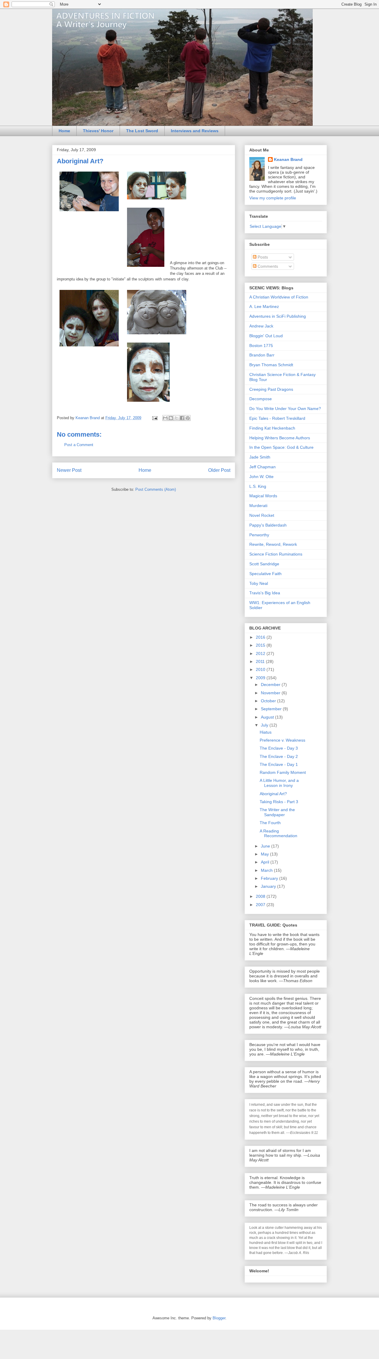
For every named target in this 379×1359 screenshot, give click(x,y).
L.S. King (257, 486)
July (265, 725)
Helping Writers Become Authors (279, 437)
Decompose (260, 398)
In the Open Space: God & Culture (281, 447)
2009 (261, 677)
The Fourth (270, 822)
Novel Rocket (261, 515)
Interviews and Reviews (195, 130)
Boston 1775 (261, 345)
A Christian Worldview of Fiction (278, 297)
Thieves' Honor (98, 130)
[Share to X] (176, 418)
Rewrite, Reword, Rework (273, 544)
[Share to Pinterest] (188, 418)
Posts (262, 257)
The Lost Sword (142, 130)
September (272, 708)
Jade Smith (259, 457)
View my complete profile (272, 198)
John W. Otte (261, 476)
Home (64, 130)
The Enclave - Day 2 (279, 756)
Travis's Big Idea (264, 592)
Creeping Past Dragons (271, 389)
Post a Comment (78, 445)
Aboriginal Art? (273, 793)
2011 (261, 661)
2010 (261, 669)
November (271, 692)
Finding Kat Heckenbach (272, 428)
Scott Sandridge (264, 563)
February (270, 878)
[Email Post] (154, 418)
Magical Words (263, 495)
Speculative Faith (265, 573)
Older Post (219, 470)
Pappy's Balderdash (268, 525)
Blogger (219, 1318)
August (268, 717)
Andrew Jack (261, 326)
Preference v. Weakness (282, 740)
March (267, 870)
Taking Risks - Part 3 (279, 801)
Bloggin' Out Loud (266, 335)
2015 (261, 645)
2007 (261, 904)
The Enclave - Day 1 (279, 764)
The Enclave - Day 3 (279, 748)
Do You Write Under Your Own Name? (285, 408)
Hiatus (266, 732)
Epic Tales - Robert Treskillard (277, 418)
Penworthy (259, 534)
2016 (261, 637)
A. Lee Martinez (264, 306)
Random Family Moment (283, 772)
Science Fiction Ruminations (275, 554)
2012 (261, 653)
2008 (261, 896)
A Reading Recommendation (278, 833)
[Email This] (165, 418)
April (265, 862)
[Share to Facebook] (182, 418)
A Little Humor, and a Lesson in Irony (279, 783)
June (266, 846)
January (269, 886)
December (271, 684)
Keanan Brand (288, 159)
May (265, 854)
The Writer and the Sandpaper (277, 812)
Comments (267, 266)
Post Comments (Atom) (155, 489)
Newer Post (69, 470)
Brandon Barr (261, 355)
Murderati (258, 505)
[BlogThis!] (171, 418)
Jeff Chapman (262, 466)
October (269, 700)
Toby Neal (258, 583)
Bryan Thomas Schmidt (271, 364)
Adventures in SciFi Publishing (277, 316)
